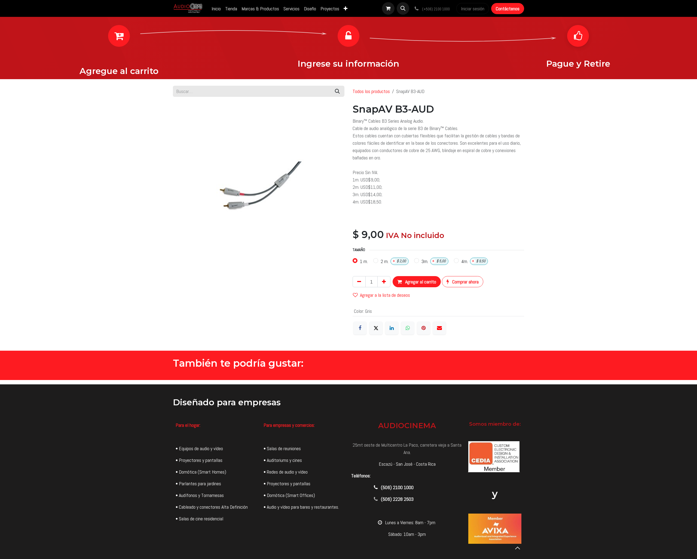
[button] (403, 8)
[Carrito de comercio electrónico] (388, 8)
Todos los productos (371, 91)
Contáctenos (507, 8)
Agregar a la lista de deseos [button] (385, 295)
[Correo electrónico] (439, 328)
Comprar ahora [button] (465, 282)
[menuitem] (216, 8)
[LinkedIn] (391, 328)
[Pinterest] (423, 328)
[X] (376, 328)
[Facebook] (359, 328)
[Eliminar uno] (359, 281)
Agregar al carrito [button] (420, 282)
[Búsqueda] (337, 91)
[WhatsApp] (407, 328)
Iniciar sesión (472, 8)
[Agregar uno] (383, 281)
